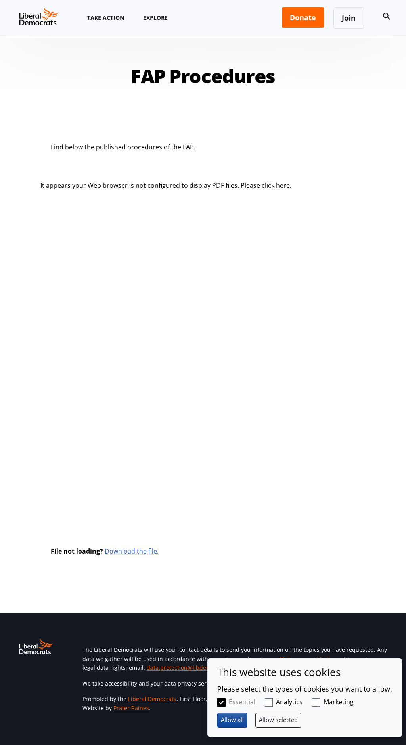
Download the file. (132, 551)
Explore (155, 17)
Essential (242, 701)
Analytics (289, 701)
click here (276, 185)
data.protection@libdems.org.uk (189, 667)
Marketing (339, 701)
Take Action (105, 17)
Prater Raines (131, 708)
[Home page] (39, 16)
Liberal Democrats (152, 699)
